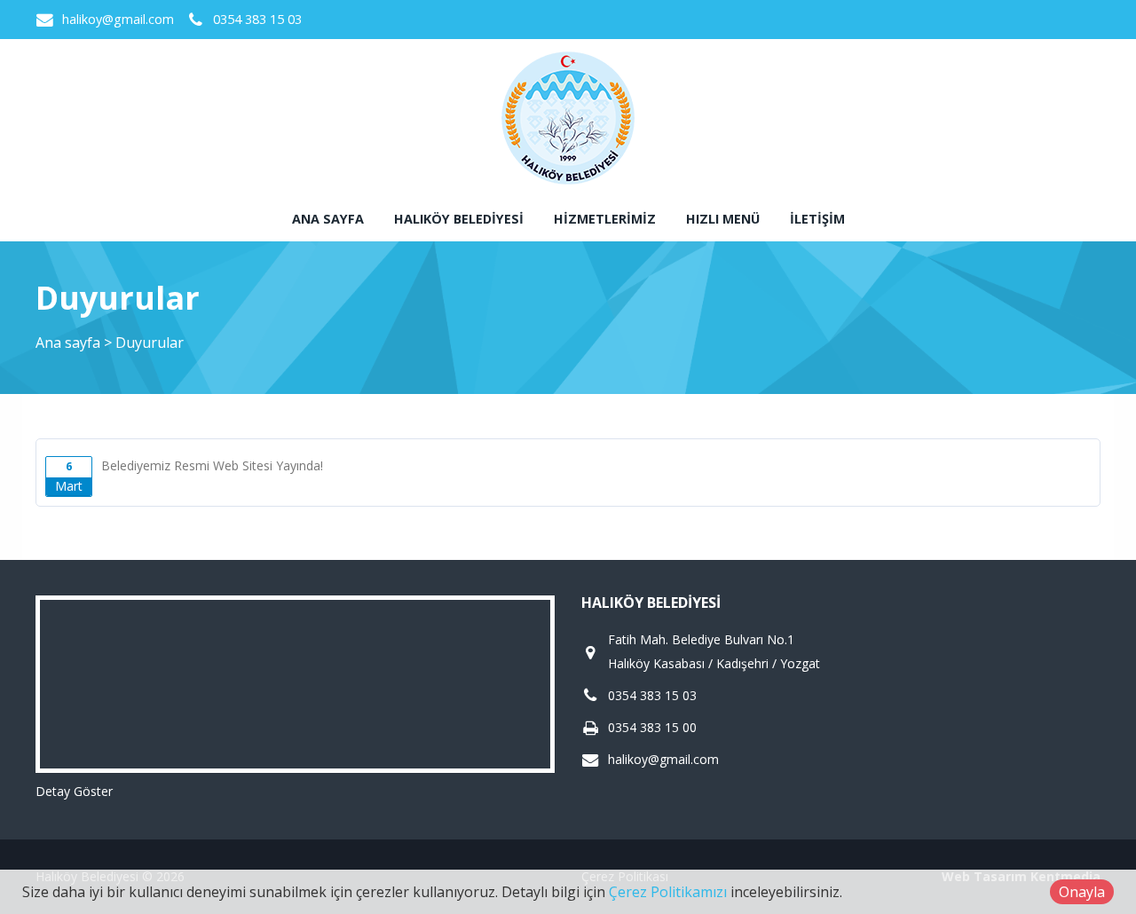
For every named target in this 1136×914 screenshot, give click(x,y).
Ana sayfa (328, 218)
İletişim (817, 218)
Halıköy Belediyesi (459, 218)
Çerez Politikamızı (668, 892)
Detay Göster (74, 791)
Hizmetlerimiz (605, 218)
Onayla (1082, 892)
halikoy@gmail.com (118, 19)
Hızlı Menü (723, 218)
